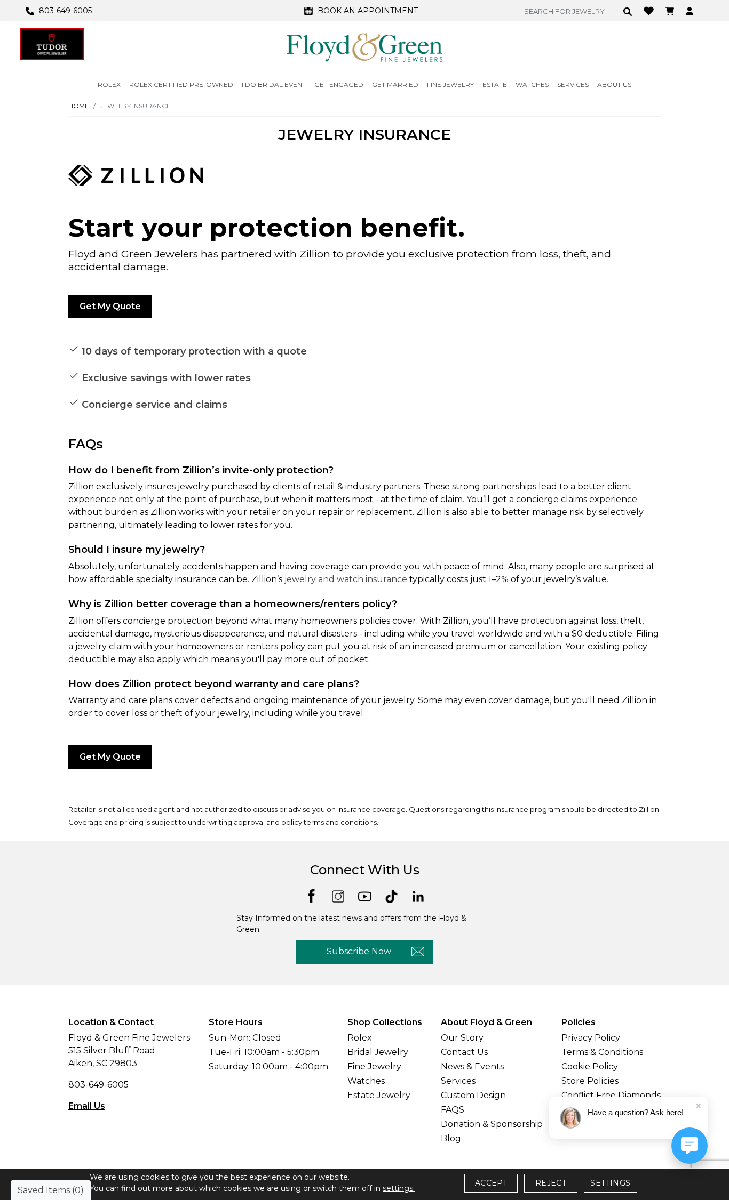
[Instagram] (338, 895)
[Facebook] (311, 895)
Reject (550, 1183)
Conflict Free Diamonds (611, 1095)
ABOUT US (614, 84)
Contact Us (464, 1052)
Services (458, 1081)
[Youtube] (364, 895)
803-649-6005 (98, 1085)
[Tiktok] (391, 895)
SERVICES (573, 84)
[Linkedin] (418, 895)
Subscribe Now (359, 951)
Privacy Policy (590, 1038)
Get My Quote (110, 306)
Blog (451, 1138)
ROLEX (109, 84)
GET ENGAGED (338, 84)
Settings (610, 1183)
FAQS (452, 1110)
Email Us (86, 1106)
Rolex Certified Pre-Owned (181, 84)
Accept (491, 1183)
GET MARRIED (395, 84)
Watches (366, 1081)
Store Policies (590, 1081)
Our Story (462, 1038)
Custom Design (473, 1095)
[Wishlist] (650, 10)
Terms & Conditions (602, 1052)
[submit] (628, 11)
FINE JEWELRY (450, 84)
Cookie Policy (589, 1066)
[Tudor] (52, 44)
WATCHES (532, 84)
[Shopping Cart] (671, 10)
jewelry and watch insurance (345, 579)
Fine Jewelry (374, 1066)
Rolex (359, 1038)
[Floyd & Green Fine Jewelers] (364, 47)
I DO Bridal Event (274, 84)
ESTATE (494, 84)
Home (78, 106)
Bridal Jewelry (377, 1052)
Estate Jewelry (378, 1095)
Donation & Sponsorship (492, 1124)
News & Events (472, 1066)
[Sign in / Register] (690, 10)
